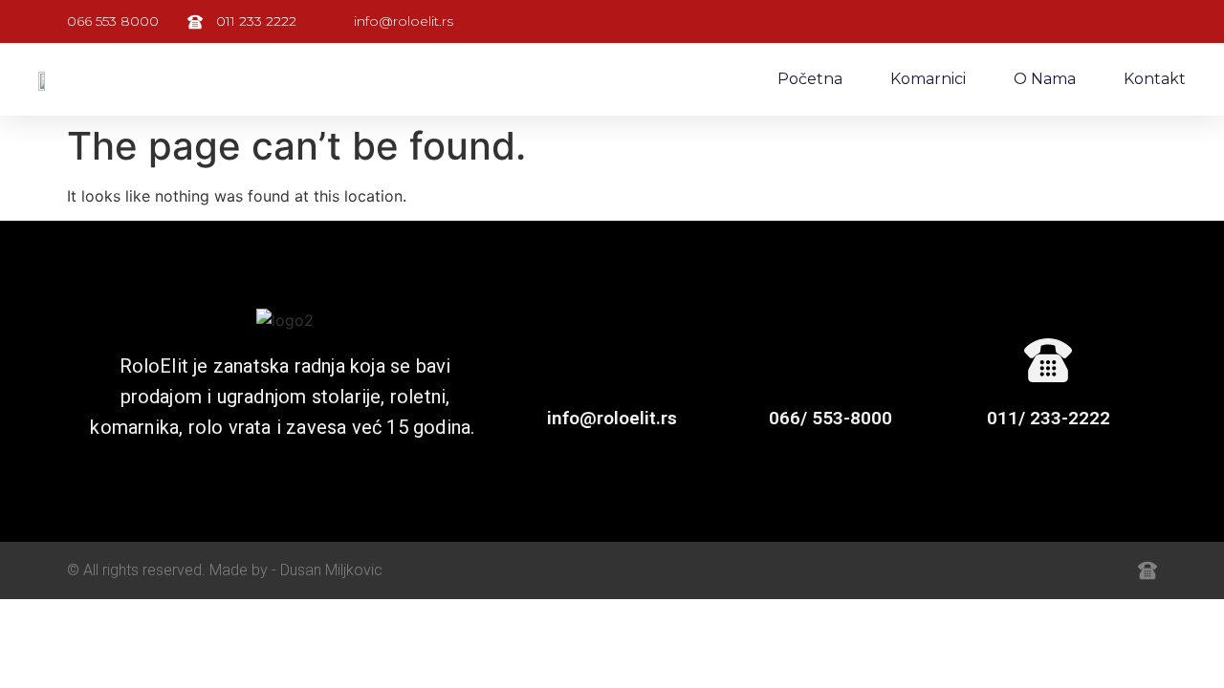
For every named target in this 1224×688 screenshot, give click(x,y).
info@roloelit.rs (612, 418)
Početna (809, 79)
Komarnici (928, 79)
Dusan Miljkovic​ (331, 570)
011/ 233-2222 (1048, 418)
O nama (1045, 79)
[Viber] (1063, 570)
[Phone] (1105, 570)
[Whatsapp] (1021, 570)
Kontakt (1155, 79)
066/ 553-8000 (830, 418)
